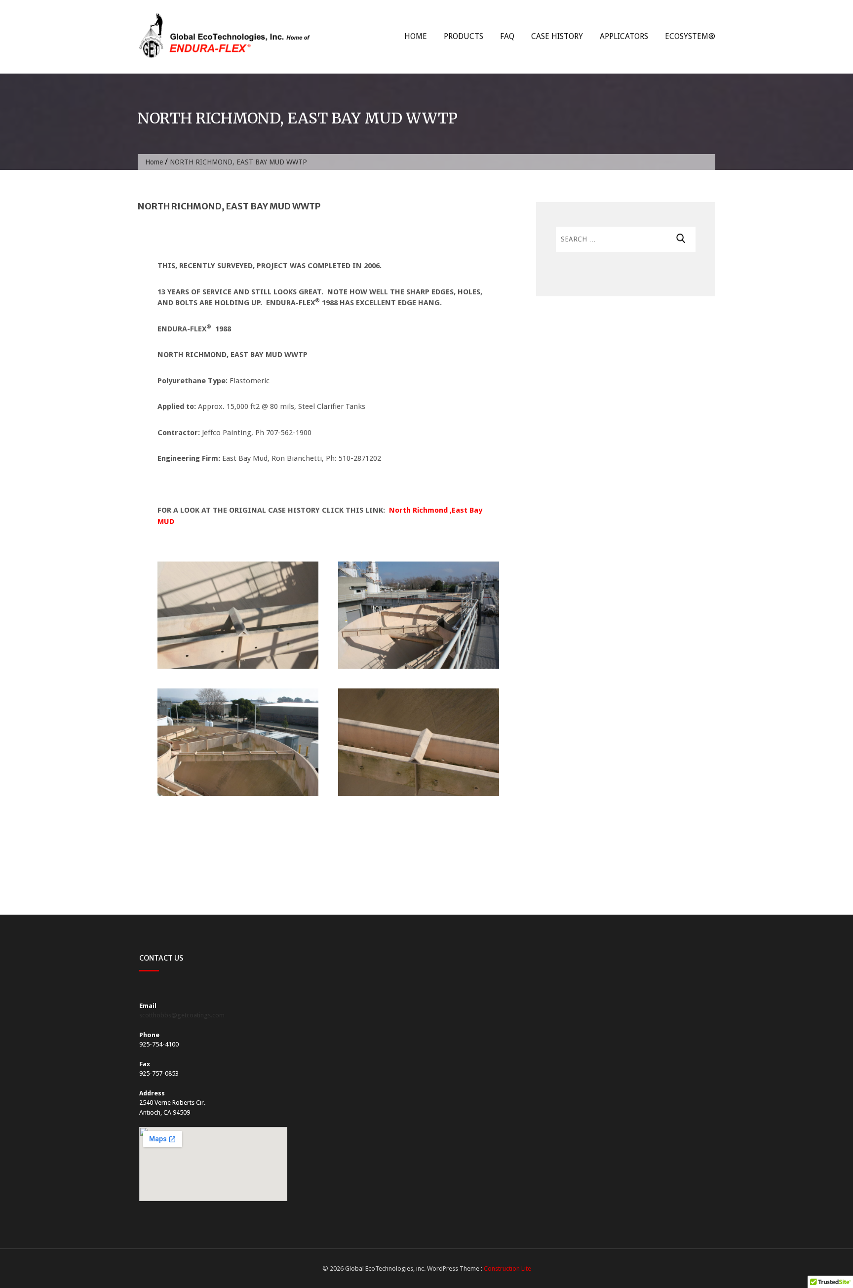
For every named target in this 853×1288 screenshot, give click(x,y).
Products (463, 36)
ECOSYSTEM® (690, 36)
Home (415, 36)
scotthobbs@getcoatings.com (182, 1015)
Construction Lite (507, 1268)
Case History (557, 36)
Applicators (624, 36)
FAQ (507, 36)
